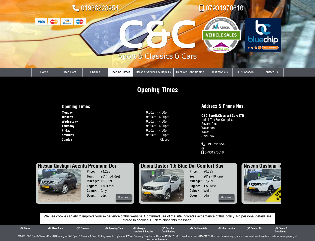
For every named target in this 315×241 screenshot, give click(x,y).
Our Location (245, 72)
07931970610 (224, 8)
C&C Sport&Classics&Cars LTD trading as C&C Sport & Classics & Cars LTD (63, 236)
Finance (95, 72)
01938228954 (100, 8)
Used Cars (69, 72)
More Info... (124, 197)
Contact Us (271, 72)
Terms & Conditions (281, 230)
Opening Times (120, 72)
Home (44, 72)
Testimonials (220, 72)
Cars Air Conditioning (190, 72)
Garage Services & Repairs (153, 72)
